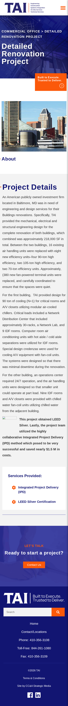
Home (34, 623)
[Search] (58, 612)
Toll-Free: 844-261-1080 (34, 648)
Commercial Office (21, 31)
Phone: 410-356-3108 (34, 640)
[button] (63, 8)
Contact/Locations (34, 632)
